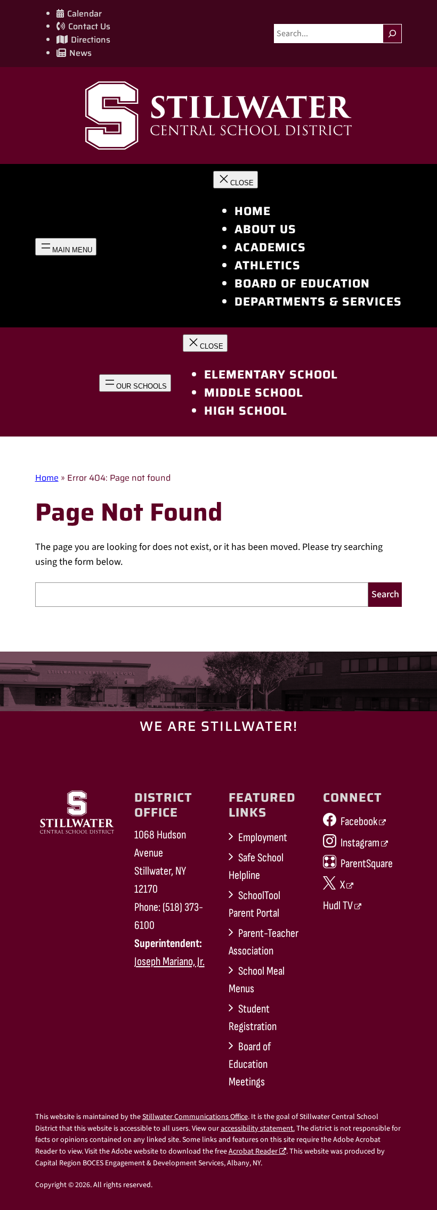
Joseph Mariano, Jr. (169, 961)
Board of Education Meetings (250, 1064)
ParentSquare (367, 864)
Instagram (360, 843)
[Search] (392, 33)
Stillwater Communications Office (195, 1117)
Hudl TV (338, 906)
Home (47, 477)
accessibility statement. (258, 1128)
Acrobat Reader (253, 1151)
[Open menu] (65, 247)
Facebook (359, 821)
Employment (262, 837)
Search (385, 594)
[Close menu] (235, 179)
